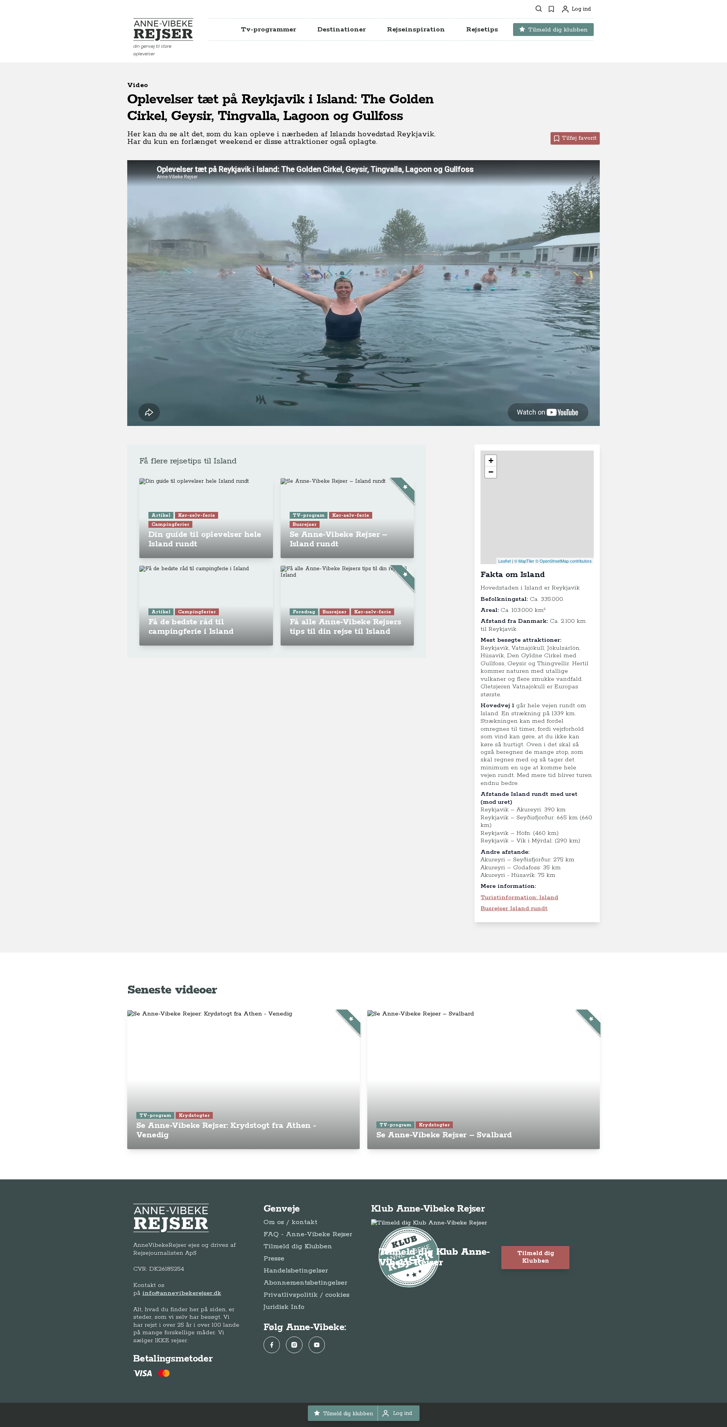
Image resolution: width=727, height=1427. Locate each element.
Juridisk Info (284, 1307)
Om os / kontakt (290, 1222)
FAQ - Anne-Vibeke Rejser (308, 1234)
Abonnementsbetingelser (305, 1283)
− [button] (490, 472)
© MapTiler (524, 561)
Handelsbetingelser (296, 1270)
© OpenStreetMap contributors (563, 561)
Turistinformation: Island (519, 897)
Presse (274, 1258)
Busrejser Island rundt (514, 908)
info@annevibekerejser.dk (181, 1293)
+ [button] (490, 460)
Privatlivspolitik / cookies (306, 1295)
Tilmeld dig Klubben (298, 1246)
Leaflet (504, 561)
